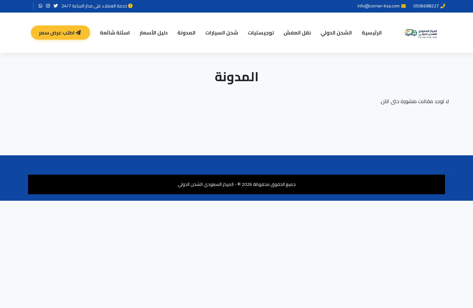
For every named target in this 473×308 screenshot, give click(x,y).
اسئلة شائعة (115, 32)
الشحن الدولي (336, 32)
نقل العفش (297, 32)
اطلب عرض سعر (57, 32)
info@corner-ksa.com (378, 6)
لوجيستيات (261, 32)
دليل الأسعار (154, 32)
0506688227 (426, 6)
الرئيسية (372, 32)
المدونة (186, 32)
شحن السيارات (221, 32)
